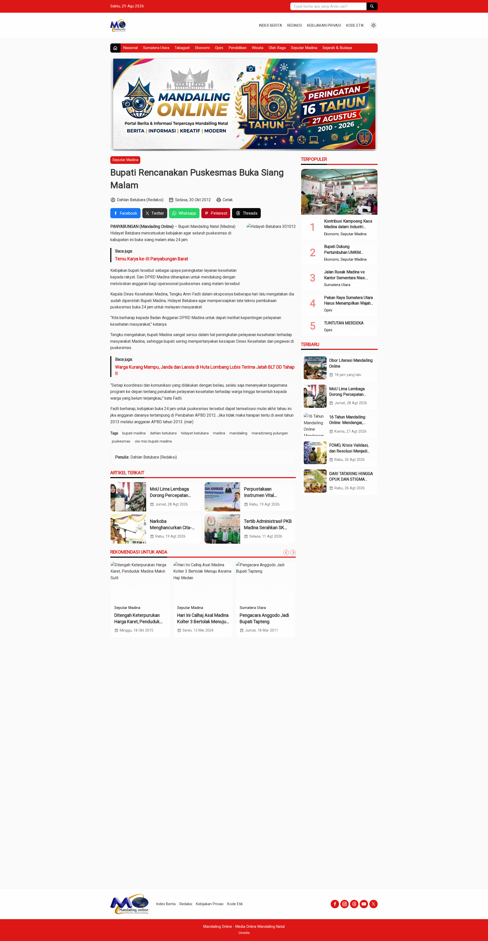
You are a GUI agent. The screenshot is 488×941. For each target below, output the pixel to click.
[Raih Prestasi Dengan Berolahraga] (268, 582)
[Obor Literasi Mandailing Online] (315, 367)
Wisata (257, 47)
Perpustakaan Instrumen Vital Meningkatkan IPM (262, 495)
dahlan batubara (163, 433)
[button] (372, 6)
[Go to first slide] (293, 552)
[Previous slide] (286, 552)
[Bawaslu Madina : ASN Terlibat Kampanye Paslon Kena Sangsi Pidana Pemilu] (142, 582)
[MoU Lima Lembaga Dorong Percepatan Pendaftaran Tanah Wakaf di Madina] (128, 496)
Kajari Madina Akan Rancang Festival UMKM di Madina (202, 621)
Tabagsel (182, 47)
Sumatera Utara (156, 47)
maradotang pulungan (270, 433)
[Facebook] (335, 904)
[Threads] (354, 904)
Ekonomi (202, 47)
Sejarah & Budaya (337, 47)
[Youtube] (364, 904)
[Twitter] (373, 904)
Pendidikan (237, 47)
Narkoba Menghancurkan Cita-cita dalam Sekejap (171, 527)
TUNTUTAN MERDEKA (343, 322)
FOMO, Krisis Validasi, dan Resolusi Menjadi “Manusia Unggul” (349, 451)
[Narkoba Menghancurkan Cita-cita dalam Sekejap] (128, 529)
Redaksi (294, 25)
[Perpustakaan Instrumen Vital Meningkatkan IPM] (222, 496)
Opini (219, 47)
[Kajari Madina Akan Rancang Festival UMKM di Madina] (205, 582)
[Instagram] (344, 904)
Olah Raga (277, 47)
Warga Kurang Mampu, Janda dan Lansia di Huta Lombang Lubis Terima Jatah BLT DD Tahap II (205, 370)
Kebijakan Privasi (324, 25)
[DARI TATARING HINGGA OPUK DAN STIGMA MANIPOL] (315, 480)
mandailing (238, 433)
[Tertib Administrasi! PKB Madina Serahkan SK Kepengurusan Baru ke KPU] (222, 529)
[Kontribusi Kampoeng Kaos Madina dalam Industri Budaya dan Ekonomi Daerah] (339, 192)
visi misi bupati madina (153, 441)
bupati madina (134, 433)
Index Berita (270, 25)
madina (219, 433)
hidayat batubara (195, 433)
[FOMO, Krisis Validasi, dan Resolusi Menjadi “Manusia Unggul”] (315, 452)
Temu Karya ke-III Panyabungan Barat (151, 258)
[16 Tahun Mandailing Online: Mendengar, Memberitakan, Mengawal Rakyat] (315, 424)
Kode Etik (355, 25)
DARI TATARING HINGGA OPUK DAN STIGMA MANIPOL (351, 479)
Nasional (130, 47)
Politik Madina (127, 608)
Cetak (228, 199)
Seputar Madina (304, 47)
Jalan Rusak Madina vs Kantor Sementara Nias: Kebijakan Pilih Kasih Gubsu (348, 278)
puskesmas (121, 441)
